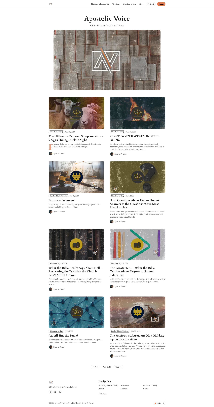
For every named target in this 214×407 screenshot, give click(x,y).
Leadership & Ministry (59, 196)
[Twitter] (55, 392)
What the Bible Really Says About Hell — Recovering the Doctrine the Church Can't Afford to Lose (76, 271)
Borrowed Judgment (62, 200)
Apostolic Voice (61, 403)
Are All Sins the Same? (63, 336)
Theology (53, 263)
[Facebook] (50, 392)
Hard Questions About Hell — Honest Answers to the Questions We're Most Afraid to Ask (134, 203)
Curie (91, 403)
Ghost (84, 403)
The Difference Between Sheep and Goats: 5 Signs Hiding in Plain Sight (76, 138)
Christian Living (56, 132)
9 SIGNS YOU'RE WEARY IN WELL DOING (134, 138)
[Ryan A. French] (51, 154)
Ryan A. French (59, 153)
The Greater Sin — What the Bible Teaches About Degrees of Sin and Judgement (132, 271)
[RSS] (60, 392)
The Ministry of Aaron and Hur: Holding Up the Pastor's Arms (137, 337)
